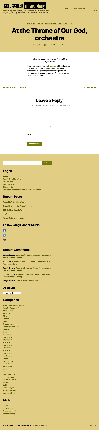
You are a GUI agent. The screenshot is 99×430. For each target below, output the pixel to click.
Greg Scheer (38, 45)
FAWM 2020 (8, 348)
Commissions (8, 324)
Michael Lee (7, 274)
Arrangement (31, 23)
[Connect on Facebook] (27, 230)
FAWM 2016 (7, 340)
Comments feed (9, 411)
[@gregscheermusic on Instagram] (27, 240)
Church (40, 23)
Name (29, 127)
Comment (30, 112)
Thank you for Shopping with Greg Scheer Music (22, 190)
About (5, 176)
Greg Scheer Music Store (13, 179)
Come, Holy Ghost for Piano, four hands (18, 206)
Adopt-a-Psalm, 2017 (11, 308)
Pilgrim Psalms (9, 377)
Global (65, 23)
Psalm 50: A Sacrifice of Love (14, 202)
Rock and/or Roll (9, 390)
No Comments (64, 45)
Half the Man (8, 182)
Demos (6, 332)
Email (52, 127)
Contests (6, 329)
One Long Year (8, 184)
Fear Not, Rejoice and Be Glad (27, 281)
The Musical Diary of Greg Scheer (19, 425)
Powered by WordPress (40, 425)
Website (29, 134)
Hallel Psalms (8, 364)
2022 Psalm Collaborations (13, 305)
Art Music (7, 313)
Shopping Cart (8, 187)
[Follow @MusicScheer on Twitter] (27, 235)
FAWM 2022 (7, 351)
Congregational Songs (53, 23)
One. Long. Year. (9, 374)
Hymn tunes (7, 367)
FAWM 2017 (7, 343)
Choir (5, 316)
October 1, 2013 (51, 45)
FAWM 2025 (7, 353)
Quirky (5, 385)
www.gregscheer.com (81, 8)
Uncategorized (9, 393)
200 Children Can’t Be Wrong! (14, 210)
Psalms (6, 382)
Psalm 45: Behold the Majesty (14, 218)
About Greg (68, 8)
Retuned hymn (8, 388)
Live (71, 23)
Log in (5, 406)
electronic (7, 335)
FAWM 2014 (7, 337)
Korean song (53, 66)
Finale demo (8, 356)
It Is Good (6, 214)
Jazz (5, 369)
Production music (10, 380)
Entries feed (8, 408)
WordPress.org (9, 414)
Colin (5, 321)
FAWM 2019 (7, 345)
